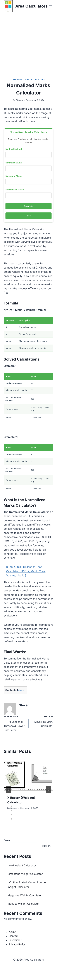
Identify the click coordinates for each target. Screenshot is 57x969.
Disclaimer (15, 940)
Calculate (28, 206)
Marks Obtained (13, 149)
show (21, 690)
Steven (19, 100)
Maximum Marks (13, 176)
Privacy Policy (17, 944)
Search (8, 840)
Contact (13, 936)
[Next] (48, 789)
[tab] (11, 798)
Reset (28, 215)
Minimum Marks (13, 162)
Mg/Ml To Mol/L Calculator (43, 721)
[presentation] (28, 775)
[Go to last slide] (8, 789)
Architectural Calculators (28, 79)
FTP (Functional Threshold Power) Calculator (14, 723)
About (12, 931)
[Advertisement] (28, 42)
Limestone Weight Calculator (25, 873)
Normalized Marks (14, 189)
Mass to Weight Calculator (24, 903)
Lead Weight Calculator (22, 865)
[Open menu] (50, 6)
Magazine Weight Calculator (25, 895)
